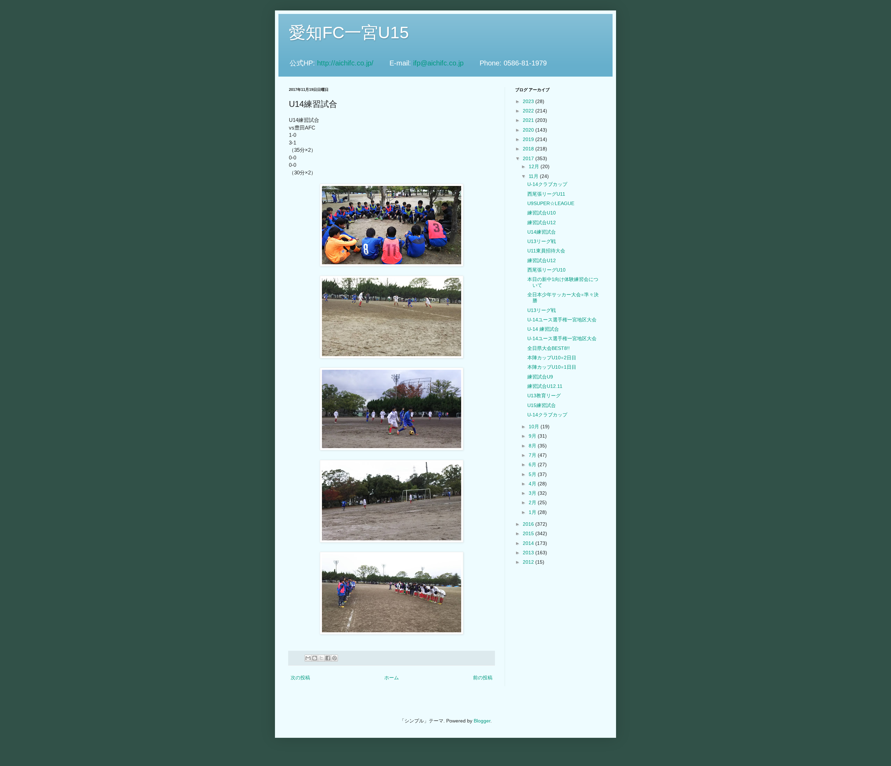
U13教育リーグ (544, 395)
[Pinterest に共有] (334, 658)
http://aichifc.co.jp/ (352, 63)
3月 (533, 493)
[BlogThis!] (314, 658)
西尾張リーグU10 (546, 270)
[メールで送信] (308, 658)
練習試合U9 (540, 377)
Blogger (482, 721)
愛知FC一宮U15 (349, 32)
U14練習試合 (541, 232)
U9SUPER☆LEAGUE (550, 203)
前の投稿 (482, 677)
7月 (533, 455)
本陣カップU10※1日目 (551, 367)
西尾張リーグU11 (546, 194)
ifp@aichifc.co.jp (445, 63)
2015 (529, 533)
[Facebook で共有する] (327, 658)
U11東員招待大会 (546, 250)
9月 (533, 436)
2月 (533, 502)
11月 (534, 176)
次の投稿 (300, 677)
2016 (529, 524)
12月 (535, 166)
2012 (529, 562)
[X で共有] (321, 658)
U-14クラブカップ (547, 184)
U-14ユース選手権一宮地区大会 (562, 319)
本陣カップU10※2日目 (551, 357)
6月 (533, 464)
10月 (535, 426)
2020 (529, 130)
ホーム (391, 677)
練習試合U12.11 (544, 386)
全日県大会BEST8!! (548, 348)
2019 (529, 139)
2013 (529, 552)
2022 (529, 111)
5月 (533, 474)
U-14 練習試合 (543, 329)
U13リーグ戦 (541, 241)
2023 (529, 101)
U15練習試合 (541, 405)
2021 (529, 120)
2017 (529, 158)
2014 (529, 543)
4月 (533, 483)
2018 (529, 148)
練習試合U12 (541, 222)
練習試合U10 (541, 213)
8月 (533, 445)
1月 (533, 512)
